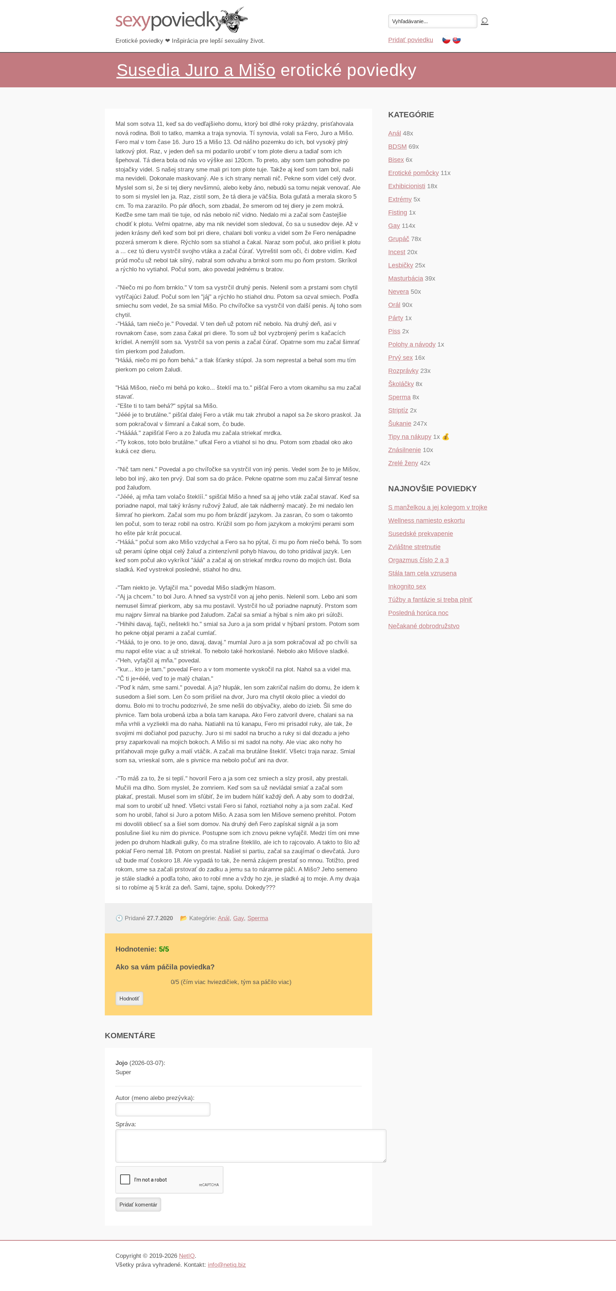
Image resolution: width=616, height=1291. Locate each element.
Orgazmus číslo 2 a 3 (418, 560)
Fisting (397, 212)
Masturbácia (405, 278)
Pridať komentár (138, 1205)
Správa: (125, 1124)
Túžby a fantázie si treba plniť (430, 599)
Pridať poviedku (410, 39)
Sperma (257, 918)
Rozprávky (403, 370)
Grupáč (398, 238)
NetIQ (187, 1255)
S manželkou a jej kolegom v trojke (437, 507)
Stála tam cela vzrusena (422, 573)
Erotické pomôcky (413, 172)
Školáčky (401, 384)
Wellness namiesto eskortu (426, 520)
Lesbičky (400, 265)
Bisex (396, 159)
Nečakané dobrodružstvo (424, 626)
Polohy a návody (412, 344)
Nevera (398, 291)
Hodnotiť (129, 998)
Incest (396, 252)
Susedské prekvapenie (420, 533)
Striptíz (398, 410)
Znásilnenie (404, 450)
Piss (394, 331)
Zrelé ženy (403, 463)
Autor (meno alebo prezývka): (155, 1098)
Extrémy (400, 199)
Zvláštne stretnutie (414, 546)
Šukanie (399, 423)
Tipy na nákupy (409, 436)
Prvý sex (400, 357)
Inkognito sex (407, 586)
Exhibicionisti (406, 186)
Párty (395, 318)
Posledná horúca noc (418, 612)
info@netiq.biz (227, 1264)
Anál (224, 918)
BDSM (397, 146)
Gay (238, 918)
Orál (394, 304)
